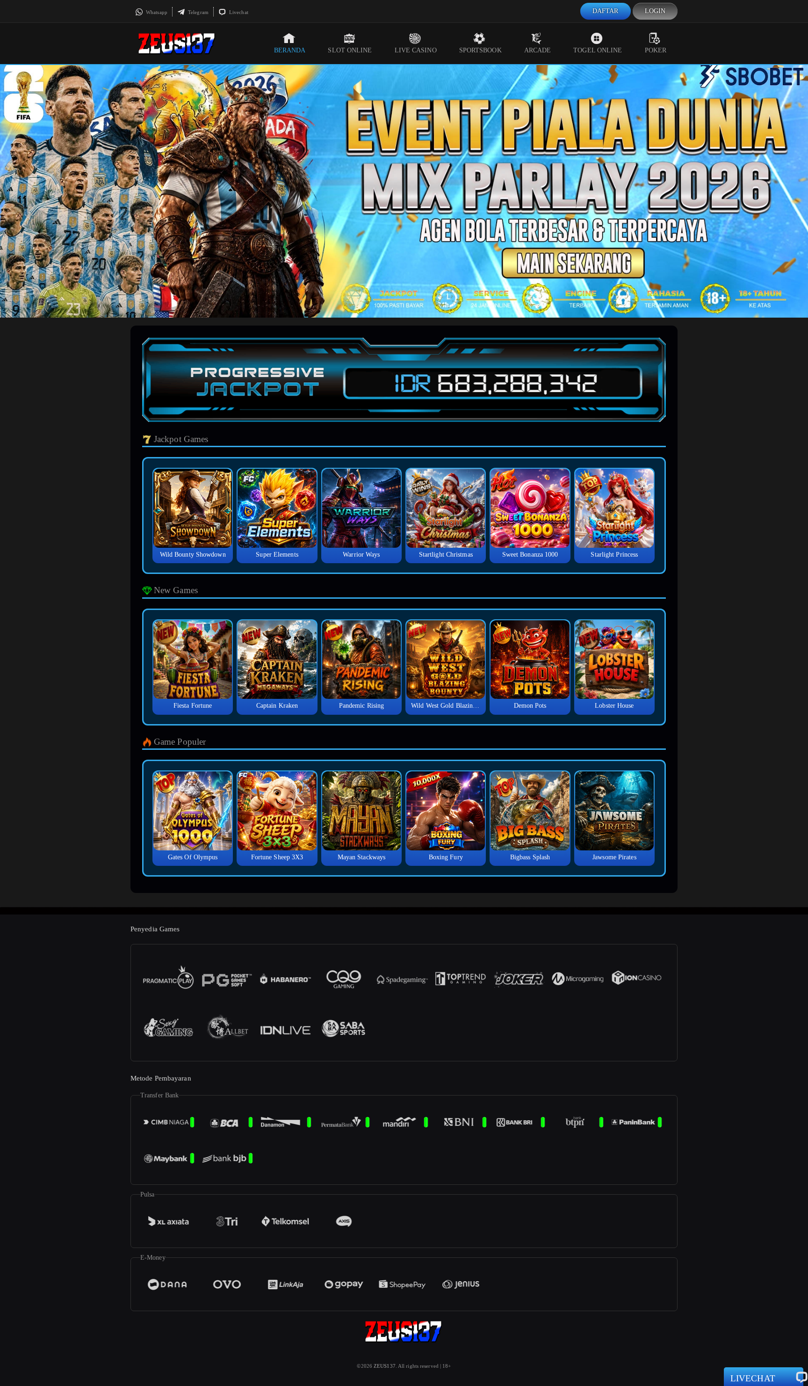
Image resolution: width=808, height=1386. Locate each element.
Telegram (198, 12)
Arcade (537, 50)
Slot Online (350, 50)
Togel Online (597, 50)
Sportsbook (480, 50)
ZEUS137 (385, 1366)
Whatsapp (155, 12)
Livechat (238, 12)
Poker (656, 50)
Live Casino (416, 50)
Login (655, 11)
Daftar (605, 11)
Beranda (290, 50)
